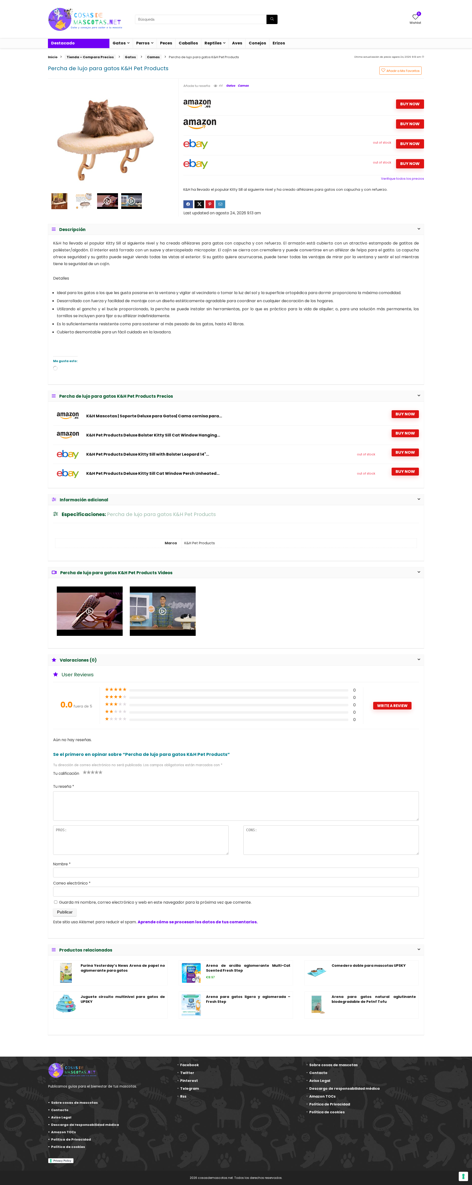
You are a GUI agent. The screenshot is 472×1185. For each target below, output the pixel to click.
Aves (237, 43)
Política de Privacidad (71, 1139)
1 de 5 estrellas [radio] (85, 772)
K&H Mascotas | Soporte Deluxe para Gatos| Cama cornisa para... (154, 416)
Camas (153, 57)
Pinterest (189, 1080)
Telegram (189, 1088)
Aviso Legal (61, 1117)
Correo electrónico (71, 883)
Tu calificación (66, 773)
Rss (183, 1096)
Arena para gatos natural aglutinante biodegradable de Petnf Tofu (374, 999)
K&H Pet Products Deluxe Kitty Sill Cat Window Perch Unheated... (153, 473)
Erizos (279, 43)
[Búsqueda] (272, 19)
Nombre (62, 864)
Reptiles (213, 43)
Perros (142, 43)
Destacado (63, 43)
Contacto (59, 1110)
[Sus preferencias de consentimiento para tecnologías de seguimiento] (463, 1176)
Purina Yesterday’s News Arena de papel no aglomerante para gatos (123, 968)
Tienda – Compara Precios (90, 57)
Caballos (188, 43)
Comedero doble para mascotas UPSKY (369, 965)
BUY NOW (410, 104)
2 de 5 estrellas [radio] (87, 772)
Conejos (257, 43)
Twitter (187, 1072)
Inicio (53, 57)
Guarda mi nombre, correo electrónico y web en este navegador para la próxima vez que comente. (155, 902)
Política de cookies (68, 1146)
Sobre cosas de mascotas (74, 1102)
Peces (166, 43)
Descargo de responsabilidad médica (85, 1124)
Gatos (119, 43)
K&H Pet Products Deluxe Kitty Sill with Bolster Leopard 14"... (147, 454)
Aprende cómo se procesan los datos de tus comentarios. (198, 922)
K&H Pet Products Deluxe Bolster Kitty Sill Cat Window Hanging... (153, 435)
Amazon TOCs (63, 1132)
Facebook (189, 1064)
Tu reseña (63, 786)
